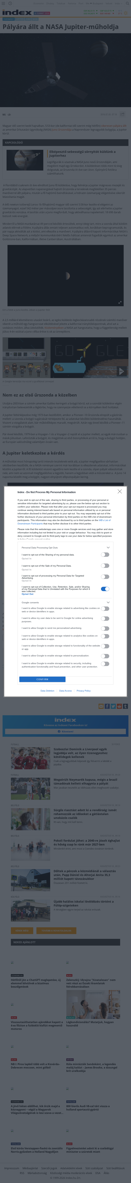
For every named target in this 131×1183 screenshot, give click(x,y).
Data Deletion (47, 690)
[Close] (121, 492)
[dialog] (65, 591)
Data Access (65, 690)
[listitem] (65, 547)
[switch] (105, 554)
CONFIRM (42, 679)
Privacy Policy (84, 690)
